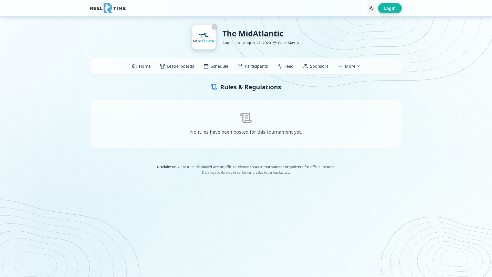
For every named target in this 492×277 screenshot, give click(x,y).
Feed (289, 66)
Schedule (219, 66)
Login (390, 8)
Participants (256, 66)
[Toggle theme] (371, 8)
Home (145, 66)
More (350, 66)
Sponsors (319, 66)
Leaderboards (180, 66)
